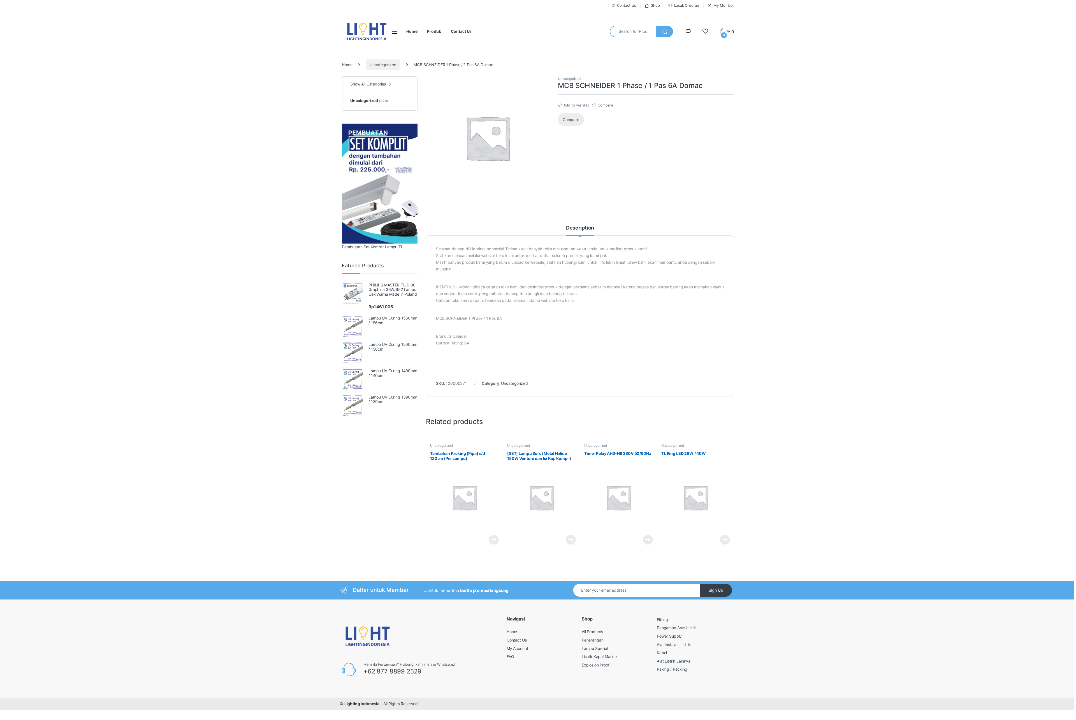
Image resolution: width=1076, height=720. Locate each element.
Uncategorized (383, 64)
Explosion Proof (595, 665)
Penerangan (593, 640)
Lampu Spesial (595, 648)
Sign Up (716, 590)
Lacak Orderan (686, 5)
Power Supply (669, 636)
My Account (517, 648)
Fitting (662, 619)
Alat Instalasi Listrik (674, 644)
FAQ (510, 656)
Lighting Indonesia (361, 703)
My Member (723, 5)
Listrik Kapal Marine (599, 656)
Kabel (662, 652)
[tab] (580, 230)
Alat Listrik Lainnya (673, 661)
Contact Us (626, 5)
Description (580, 228)
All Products (592, 631)
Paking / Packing (672, 669)
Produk (434, 31)
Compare (605, 105)
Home (411, 31)
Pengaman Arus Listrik (677, 627)
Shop (655, 5)
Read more (494, 540)
